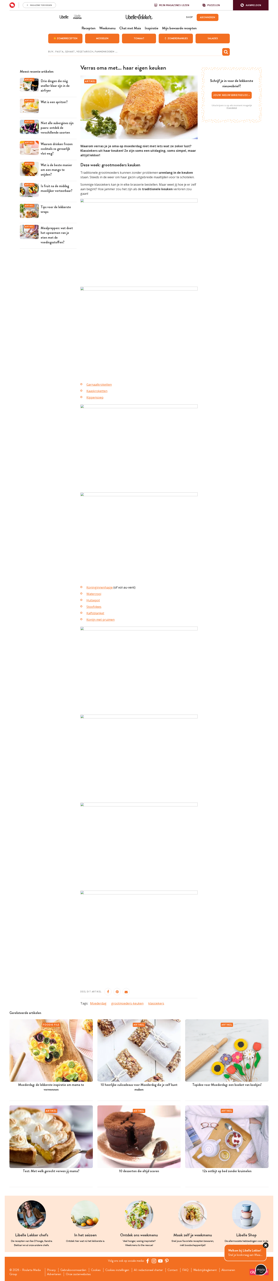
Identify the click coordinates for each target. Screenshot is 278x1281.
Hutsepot (93, 600)
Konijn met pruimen (100, 620)
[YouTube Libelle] (160, 1261)
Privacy (51, 1270)
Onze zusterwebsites (78, 1274)
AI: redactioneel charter (148, 1270)
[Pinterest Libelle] (167, 1261)
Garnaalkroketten (99, 384)
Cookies (96, 1270)
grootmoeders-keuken (127, 1003)
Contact (173, 1270)
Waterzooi (93, 594)
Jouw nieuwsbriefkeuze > (231, 95)
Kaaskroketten (96, 391)
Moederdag (98, 1003)
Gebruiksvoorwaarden (73, 1270)
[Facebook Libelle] (147, 1261)
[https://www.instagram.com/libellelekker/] (154, 1261)
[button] (251, 5)
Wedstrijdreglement (205, 1270)
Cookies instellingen (117, 1270)
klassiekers (156, 1003)
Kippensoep (94, 397)
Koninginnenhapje (99, 587)
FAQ (185, 1270)
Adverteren (54, 1274)
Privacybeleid (232, 108)
